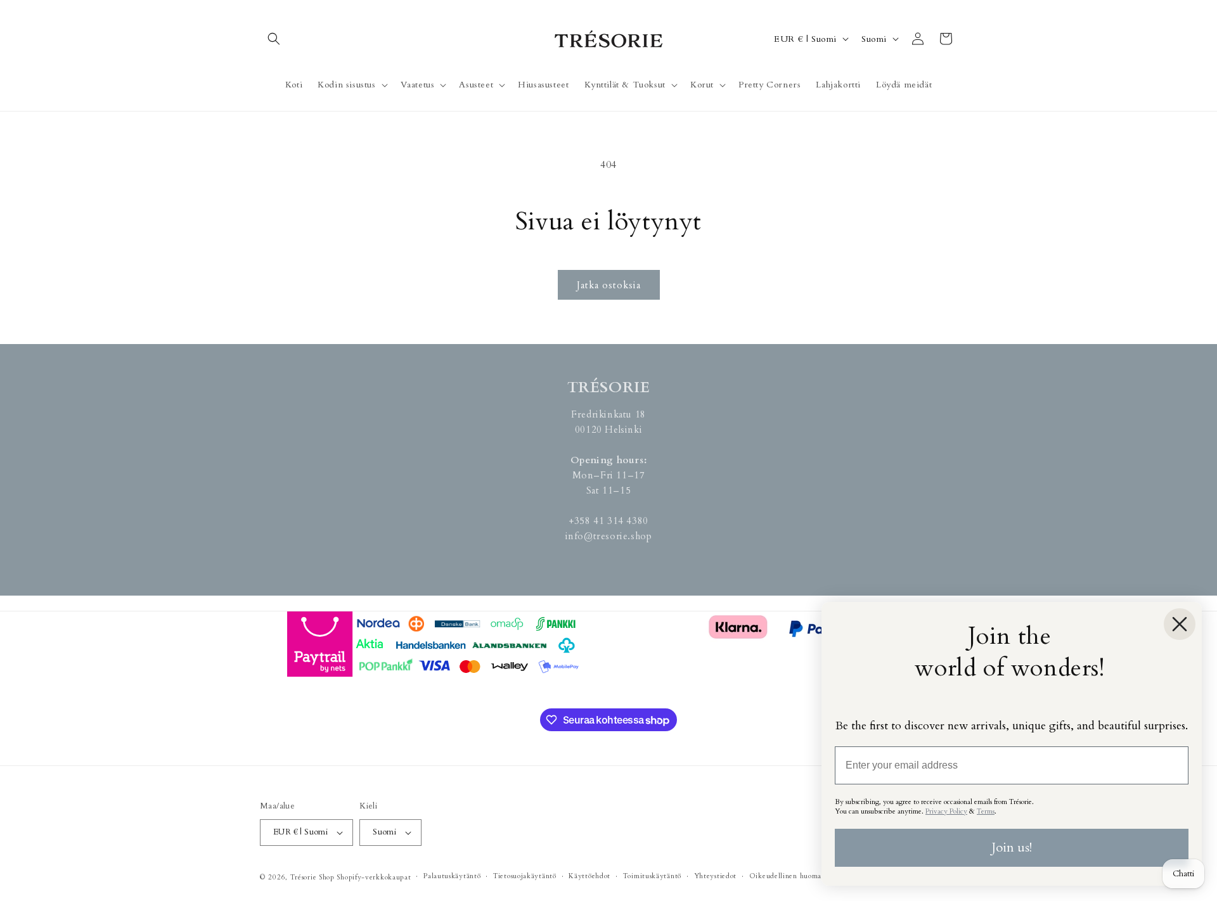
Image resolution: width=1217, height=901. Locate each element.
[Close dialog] (1179, 624)
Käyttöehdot (589, 876)
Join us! (1011, 847)
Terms (986, 811)
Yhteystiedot (715, 876)
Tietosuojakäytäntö (525, 876)
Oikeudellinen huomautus (792, 876)
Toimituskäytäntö (652, 876)
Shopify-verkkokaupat (374, 877)
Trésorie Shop (312, 877)
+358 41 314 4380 (608, 520)
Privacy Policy (946, 811)
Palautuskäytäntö (451, 876)
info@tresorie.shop (608, 536)
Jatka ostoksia (609, 285)
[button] (274, 39)
